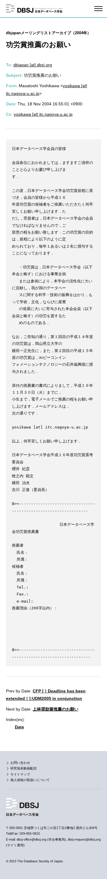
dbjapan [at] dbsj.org (32, 64)
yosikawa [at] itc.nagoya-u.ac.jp (43, 114)
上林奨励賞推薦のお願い (55, 709)
